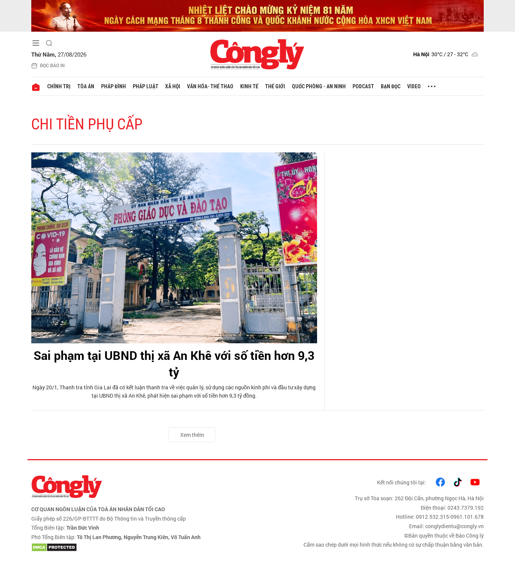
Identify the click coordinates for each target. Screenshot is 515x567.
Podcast (363, 86)
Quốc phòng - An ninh (319, 86)
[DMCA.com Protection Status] (142, 547)
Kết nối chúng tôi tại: (401, 482)
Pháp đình (113, 86)
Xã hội (172, 86)
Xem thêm (192, 434)
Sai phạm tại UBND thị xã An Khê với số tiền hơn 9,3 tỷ (174, 363)
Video (414, 86)
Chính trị (59, 86)
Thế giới (275, 86)
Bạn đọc (390, 86)
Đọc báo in (52, 65)
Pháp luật (145, 86)
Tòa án (85, 86)
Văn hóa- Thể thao (210, 86)
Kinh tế (249, 86)
